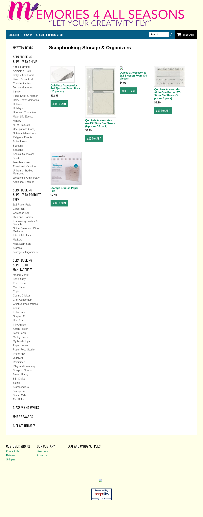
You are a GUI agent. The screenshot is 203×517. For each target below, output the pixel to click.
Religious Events (22, 137)
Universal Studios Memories (23, 172)
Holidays (18, 108)
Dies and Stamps (23, 217)
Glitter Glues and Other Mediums (26, 230)
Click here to (20, 35)
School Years (20, 141)
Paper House (20, 345)
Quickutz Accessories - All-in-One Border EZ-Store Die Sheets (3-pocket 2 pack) (168, 94)
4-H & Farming (21, 66)
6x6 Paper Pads (22, 204)
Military (17, 120)
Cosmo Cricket (21, 295)
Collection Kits (21, 212)
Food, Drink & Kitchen (25, 95)
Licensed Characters (24, 112)
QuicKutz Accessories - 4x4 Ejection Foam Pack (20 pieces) (65, 88)
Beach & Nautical (23, 79)
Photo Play (19, 353)
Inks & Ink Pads (22, 235)
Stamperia (19, 391)
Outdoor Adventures (24, 133)
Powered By (101, 490)
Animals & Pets (22, 70)
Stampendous (21, 386)
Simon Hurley (20, 374)
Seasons (18, 149)
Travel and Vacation (24, 166)
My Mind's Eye (21, 341)
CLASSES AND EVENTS (26, 407)
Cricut (16, 308)
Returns (10, 455)
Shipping (11, 459)
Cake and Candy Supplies (84, 446)
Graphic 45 (19, 316)
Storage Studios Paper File (64, 189)
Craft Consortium (22, 299)
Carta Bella (19, 283)
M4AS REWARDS (23, 416)
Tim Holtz (18, 399)
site (101, 493)
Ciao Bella (19, 287)
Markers (17, 239)
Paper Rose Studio (23, 349)
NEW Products (21, 124)
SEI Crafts (19, 378)
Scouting (18, 145)
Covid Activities (22, 83)
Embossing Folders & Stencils (25, 223)
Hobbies (17, 104)
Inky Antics (19, 324)
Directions (42, 451)
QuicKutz (18, 357)
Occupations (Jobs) (24, 129)
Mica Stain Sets (22, 243)
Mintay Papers (21, 337)
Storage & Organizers (25, 252)
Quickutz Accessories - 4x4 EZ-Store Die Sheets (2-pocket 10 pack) (100, 123)
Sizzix (16, 382)
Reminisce (19, 362)
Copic (16, 291)
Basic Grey (19, 278)
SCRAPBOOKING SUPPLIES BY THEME (25, 59)
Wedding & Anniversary (26, 177)
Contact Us (12, 451)
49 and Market (21, 274)
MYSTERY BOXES (23, 47)
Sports (16, 158)
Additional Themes (23, 181)
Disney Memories (23, 87)
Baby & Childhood (23, 75)
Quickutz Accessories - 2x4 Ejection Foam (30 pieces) (134, 75)
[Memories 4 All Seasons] (101, 26)
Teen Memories (22, 162)
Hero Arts (18, 320)
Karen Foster (20, 328)
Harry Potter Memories (26, 99)
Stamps (17, 247)
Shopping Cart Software (101, 499)
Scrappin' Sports (22, 370)
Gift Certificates (24, 425)
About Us (42, 455)
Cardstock (19, 208)
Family (17, 91)
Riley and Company (24, 366)
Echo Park (19, 312)
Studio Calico (20, 395)
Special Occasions (23, 153)
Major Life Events (23, 116)
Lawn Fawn (19, 332)
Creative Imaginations (25, 303)
